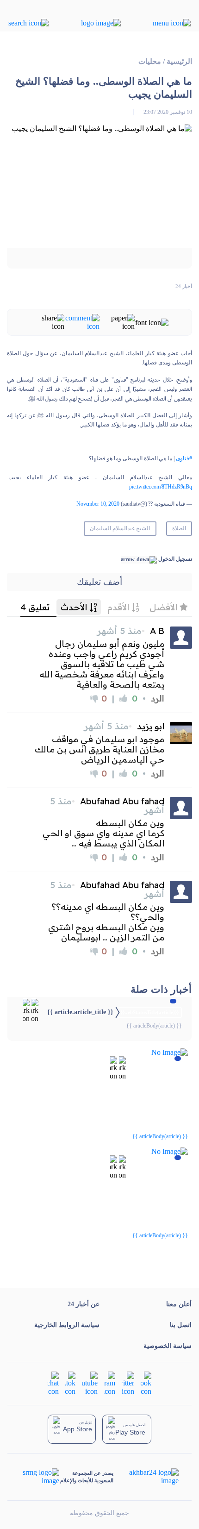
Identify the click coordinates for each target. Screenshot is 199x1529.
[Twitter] (128, 1383)
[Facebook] (146, 1383)
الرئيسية (179, 61)
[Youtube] (90, 1383)
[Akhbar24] (146, 1476)
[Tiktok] (70, 1383)
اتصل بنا (181, 1325)
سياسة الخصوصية (167, 1345)
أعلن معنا (179, 1304)
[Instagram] (109, 1383)
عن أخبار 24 (84, 1304)
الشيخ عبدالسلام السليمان (120, 528)
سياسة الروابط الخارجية (67, 1325)
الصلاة (179, 528)
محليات (149, 61)
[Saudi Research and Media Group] (40, 1476)
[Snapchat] (53, 1383)
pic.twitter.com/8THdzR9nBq (160, 486)
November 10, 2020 (97, 504)
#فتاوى (184, 458)
